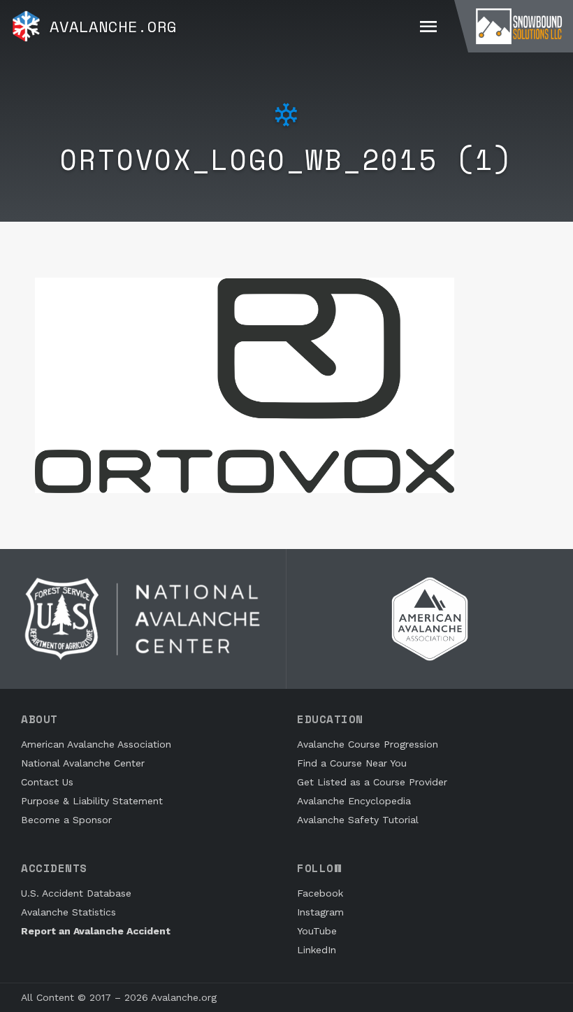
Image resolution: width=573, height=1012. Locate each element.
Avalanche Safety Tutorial (358, 819)
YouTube (317, 930)
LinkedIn (316, 949)
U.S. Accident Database (76, 893)
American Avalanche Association (96, 744)
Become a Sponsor (66, 819)
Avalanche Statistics (68, 912)
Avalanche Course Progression (367, 744)
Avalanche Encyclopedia (354, 800)
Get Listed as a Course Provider (372, 781)
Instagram (320, 912)
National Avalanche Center (83, 763)
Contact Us (47, 781)
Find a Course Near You (352, 763)
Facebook (320, 893)
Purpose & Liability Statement (92, 800)
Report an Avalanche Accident (96, 930)
